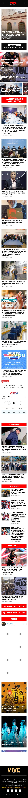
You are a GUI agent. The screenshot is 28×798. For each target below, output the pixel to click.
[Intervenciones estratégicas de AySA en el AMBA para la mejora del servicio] (14, 330)
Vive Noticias (5, 712)
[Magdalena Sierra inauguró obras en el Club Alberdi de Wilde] (14, 270)
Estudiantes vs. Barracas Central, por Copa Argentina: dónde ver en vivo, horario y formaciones (18, 517)
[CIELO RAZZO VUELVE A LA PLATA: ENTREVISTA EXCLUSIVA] (11, 89)
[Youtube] (20, 790)
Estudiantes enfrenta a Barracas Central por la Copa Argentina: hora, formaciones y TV (12, 570)
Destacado (5, 740)
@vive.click (10, 623)
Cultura (4, 704)
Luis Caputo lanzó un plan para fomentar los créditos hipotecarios (13, 193)
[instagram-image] (7, 633)
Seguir (23, 624)
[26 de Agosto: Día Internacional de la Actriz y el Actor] (14, 731)
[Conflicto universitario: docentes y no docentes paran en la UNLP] (14, 586)
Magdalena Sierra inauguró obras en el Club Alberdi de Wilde (13, 283)
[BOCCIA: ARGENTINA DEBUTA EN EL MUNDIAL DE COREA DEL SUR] (5, 493)
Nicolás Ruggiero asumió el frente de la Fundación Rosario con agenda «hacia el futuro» (13, 477)
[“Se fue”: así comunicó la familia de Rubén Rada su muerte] (14, 209)
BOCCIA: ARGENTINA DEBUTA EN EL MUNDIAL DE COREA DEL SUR (18, 492)
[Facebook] (8, 790)
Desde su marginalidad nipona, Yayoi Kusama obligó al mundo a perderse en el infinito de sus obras (13, 708)
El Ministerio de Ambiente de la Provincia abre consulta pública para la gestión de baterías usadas (13, 313)
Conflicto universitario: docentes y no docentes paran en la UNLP (12, 597)
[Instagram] (12, 790)
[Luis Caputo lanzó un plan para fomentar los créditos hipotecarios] (14, 180)
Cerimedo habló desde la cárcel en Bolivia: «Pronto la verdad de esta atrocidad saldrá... (14, 448)
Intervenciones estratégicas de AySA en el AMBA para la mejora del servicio (13, 343)
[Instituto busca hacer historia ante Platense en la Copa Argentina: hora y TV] (5, 504)
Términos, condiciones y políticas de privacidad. (14, 787)
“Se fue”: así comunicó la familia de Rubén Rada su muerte (11, 222)
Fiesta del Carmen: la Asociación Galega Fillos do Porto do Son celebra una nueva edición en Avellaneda (13, 34)
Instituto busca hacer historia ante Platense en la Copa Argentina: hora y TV (18, 504)
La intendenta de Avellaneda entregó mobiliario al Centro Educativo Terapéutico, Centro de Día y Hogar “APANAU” (13, 252)
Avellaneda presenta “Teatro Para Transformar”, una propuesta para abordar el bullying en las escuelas (13, 373)
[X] (16, 790)
